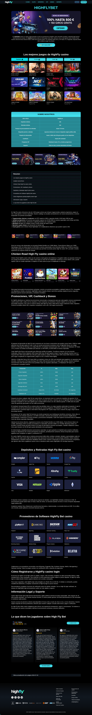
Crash (53, 59)
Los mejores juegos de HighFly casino (22, 178)
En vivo (36, 59)
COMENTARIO (73, 623)
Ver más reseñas (46, 665)
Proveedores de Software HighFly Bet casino (24, 193)
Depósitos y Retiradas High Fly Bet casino (23, 190)
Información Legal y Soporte (20, 199)
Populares (18, 59)
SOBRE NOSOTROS (18, 181)
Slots (71, 59)
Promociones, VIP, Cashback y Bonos (22, 187)
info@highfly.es (75, 701)
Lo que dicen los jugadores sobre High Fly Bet (24, 202)
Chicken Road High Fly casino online (22, 184)
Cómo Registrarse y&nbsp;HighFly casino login (25, 196)
